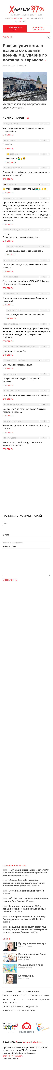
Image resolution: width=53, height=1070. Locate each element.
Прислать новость (13, 18)
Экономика (33, 991)
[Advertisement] (26, 483)
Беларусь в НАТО (27, 1010)
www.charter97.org (34, 1042)
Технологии (32, 999)
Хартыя (26, 9)
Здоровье (45, 999)
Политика (7, 991)
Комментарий (9, 546)
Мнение (6, 939)
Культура (34, 995)
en (24, 21)
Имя (5, 523)
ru (20, 21)
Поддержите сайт (15, 29)
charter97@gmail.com (13, 1056)
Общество (20, 991)
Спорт (24, 995)
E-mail (6, 535)
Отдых (13, 1003)
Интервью (18, 999)
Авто (5, 1003)
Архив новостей (35, 18)
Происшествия (10, 995)
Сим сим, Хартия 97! (38, 29)
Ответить (8, 135)
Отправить (10, 580)
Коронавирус (9, 1010)
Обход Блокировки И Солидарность (20, 1007)
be (16, 21)
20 (45, 61)
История (45, 995)
